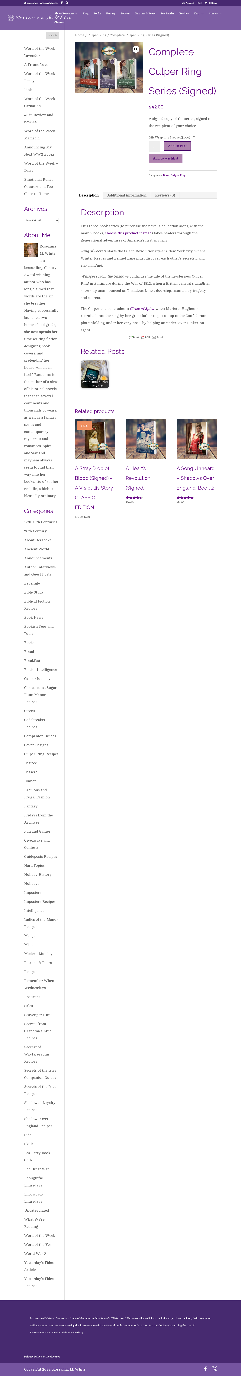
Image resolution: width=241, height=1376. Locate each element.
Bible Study (34, 592)
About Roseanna (64, 13)
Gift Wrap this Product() (169, 137)
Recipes (184, 13)
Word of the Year (38, 1244)
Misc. (28, 945)
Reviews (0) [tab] (165, 195)
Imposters (32, 892)
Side (27, 1135)
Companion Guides (40, 736)
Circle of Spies (142, 308)
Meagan (31, 936)
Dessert (30, 772)
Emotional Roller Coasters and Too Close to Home (38, 186)
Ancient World (36, 549)
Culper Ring (97, 35)
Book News (33, 617)
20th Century (35, 531)
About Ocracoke (37, 540)
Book (166, 175)
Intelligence (34, 910)
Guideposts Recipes (40, 856)
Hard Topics (34, 865)
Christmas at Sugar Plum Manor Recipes (40, 694)
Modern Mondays (39, 954)
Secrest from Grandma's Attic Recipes (38, 1031)
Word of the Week (39, 1235)
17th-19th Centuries (40, 522)
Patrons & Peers (145, 13)
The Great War (36, 1169)
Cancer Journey (37, 678)
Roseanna (32, 997)
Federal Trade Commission (121, 1325)
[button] (136, 49)
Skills (29, 1144)
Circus (29, 711)
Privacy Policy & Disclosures (42, 1356)
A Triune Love (36, 64)
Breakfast (32, 660)
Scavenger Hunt (38, 1015)
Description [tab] (89, 195)
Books (97, 13)
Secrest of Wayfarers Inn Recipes (36, 1054)
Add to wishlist (165, 158)
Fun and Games (37, 831)
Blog (85, 13)
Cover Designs (36, 745)
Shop (197, 13)
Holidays (31, 883)
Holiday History (38, 874)
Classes (59, 22)
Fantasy (111, 13)
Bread (29, 651)
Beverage (32, 583)
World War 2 (35, 1253)
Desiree (30, 763)
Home (79, 35)
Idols (28, 90)
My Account (188, 3)
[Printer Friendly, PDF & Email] (146, 337)
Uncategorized (36, 1210)
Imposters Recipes (40, 901)
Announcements (38, 558)
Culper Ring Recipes (41, 754)
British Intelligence (40, 669)
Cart (200, 3)
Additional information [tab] (126, 195)
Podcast (125, 13)
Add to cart (177, 146)
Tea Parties (167, 13)
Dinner (30, 781)
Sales (28, 1006)
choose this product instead (128, 233)
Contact (213, 13)
